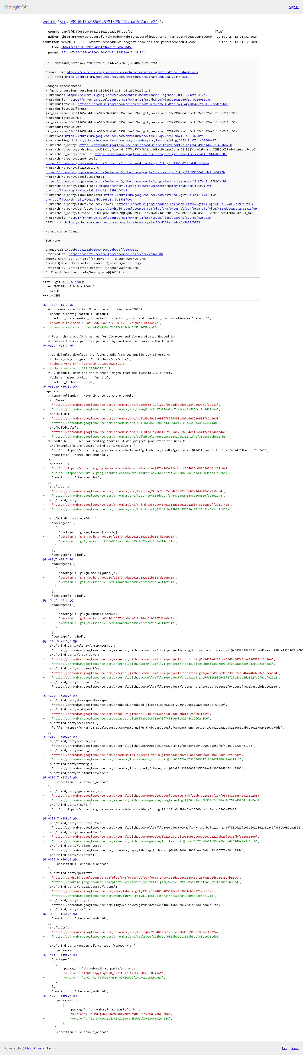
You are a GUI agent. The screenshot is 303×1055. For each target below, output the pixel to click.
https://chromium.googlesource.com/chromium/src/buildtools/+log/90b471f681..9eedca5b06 (153, 104)
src (63, 21)
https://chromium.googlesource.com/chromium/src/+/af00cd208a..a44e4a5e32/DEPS (132, 222)
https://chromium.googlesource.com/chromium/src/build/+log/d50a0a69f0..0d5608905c (140, 99)
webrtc (49, 21)
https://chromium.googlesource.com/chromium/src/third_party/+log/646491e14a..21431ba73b (155, 145)
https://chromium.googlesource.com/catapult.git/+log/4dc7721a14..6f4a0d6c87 (161, 154)
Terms (51, 1048)
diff (139, 52)
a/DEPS (67, 282)
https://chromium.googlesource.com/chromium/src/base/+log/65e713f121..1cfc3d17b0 (137, 95)
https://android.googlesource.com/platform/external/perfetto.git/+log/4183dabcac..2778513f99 (176, 209)
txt (284, 1048)
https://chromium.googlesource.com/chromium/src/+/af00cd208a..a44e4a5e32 (128, 77)
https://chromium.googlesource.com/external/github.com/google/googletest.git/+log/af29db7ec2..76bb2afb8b (137, 181)
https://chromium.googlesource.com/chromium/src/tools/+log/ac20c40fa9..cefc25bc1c (140, 218)
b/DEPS (80, 282)
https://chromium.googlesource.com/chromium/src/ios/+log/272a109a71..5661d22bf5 (134, 136)
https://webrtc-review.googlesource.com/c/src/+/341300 (116, 254)
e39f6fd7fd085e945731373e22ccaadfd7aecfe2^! (114, 21)
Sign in (294, 7)
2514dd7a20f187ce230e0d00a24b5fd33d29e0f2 (96, 52)
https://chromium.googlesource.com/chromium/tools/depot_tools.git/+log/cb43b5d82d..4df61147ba (127, 163)
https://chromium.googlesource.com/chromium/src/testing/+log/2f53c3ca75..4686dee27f (145, 140)
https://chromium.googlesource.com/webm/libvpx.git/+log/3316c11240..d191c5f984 (185, 204)
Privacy (39, 1048)
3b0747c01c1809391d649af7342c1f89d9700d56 (96, 47)
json (295, 1048)
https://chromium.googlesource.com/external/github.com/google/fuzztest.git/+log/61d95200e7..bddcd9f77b (135, 172)
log (219, 31)
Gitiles (26, 1048)
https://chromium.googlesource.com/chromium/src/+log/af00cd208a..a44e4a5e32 (132, 72)
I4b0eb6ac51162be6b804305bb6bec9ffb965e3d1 (101, 250)
